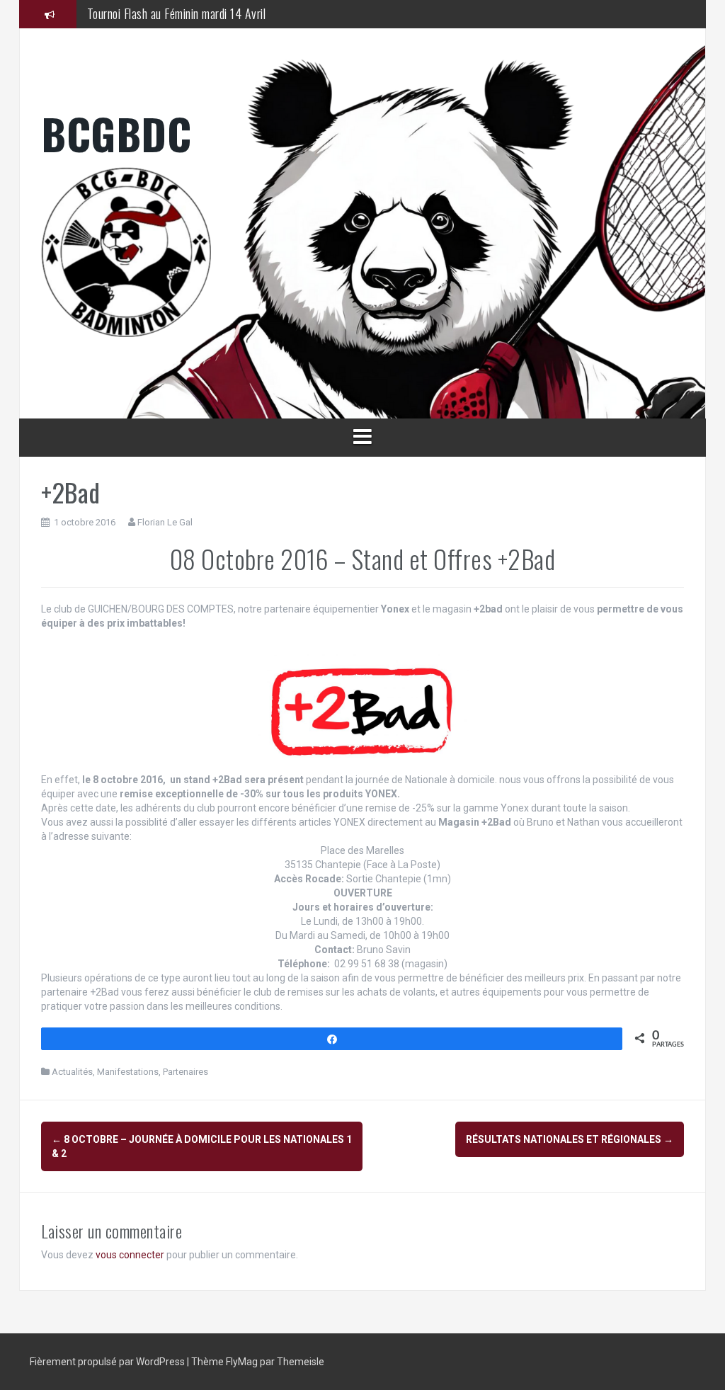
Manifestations (128, 1071)
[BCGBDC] (362, 252)
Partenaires (185, 1071)
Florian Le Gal (165, 522)
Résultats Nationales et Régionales (569, 1139)
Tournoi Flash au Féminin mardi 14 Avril (176, 13)
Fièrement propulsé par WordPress (108, 1361)
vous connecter (130, 1254)
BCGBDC (116, 132)
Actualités (72, 1071)
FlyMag (242, 1361)
